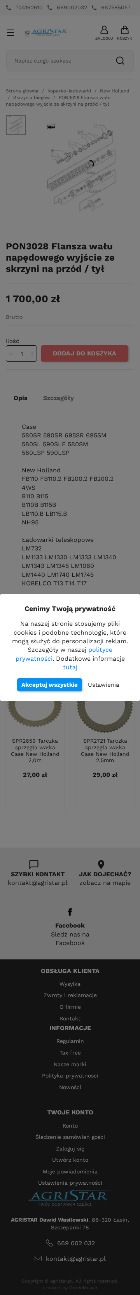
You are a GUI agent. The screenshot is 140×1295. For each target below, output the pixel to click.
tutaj (70, 667)
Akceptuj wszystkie (49, 684)
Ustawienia (103, 684)
